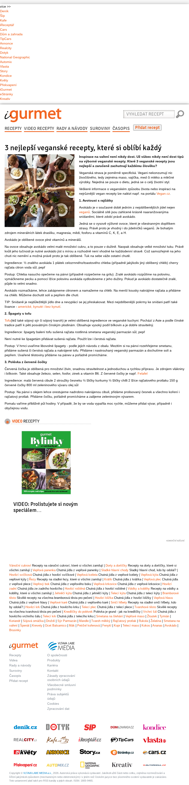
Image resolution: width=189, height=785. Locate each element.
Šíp (2, 16)
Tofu (8, 320)
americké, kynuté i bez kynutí (39, 306)
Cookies (53, 703)
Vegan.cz (163, 193)
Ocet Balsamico (55, 625)
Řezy (32, 579)
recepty (25, 421)
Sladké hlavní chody (114, 570)
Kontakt (52, 670)
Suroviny (100, 128)
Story (4, 71)
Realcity (6, 48)
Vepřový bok (41, 584)
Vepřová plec (152, 579)
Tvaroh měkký (100, 621)
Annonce (6, 43)
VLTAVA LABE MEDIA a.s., (37, 773)
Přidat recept (147, 127)
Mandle (84, 621)
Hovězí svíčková (20, 574)
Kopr (117, 625)
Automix (6, 62)
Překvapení (8, 85)
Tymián (164, 616)
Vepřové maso (135, 616)
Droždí (50, 621)
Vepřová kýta (149, 574)
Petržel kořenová (88, 625)
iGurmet (6, 89)
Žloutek (152, 616)
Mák (72, 625)
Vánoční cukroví (20, 565)
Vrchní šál (150, 611)
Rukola (143, 621)
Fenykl (106, 625)
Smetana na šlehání (109, 616)
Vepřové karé (58, 602)
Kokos (146, 625)
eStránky (6, 94)
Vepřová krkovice (105, 584)
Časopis (121, 128)
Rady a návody (72, 128)
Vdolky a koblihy (139, 588)
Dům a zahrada (11, 34)
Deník (4, 11)
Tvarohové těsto (145, 607)
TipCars (5, 39)
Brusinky (15, 630)
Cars (3, 29)
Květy (4, 80)
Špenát (25, 625)
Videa (13, 660)
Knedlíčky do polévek (78, 611)
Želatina (156, 621)
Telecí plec (89, 607)
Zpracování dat (58, 708)
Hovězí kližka (104, 598)
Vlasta (4, 66)
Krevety (37, 625)
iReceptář (7, 25)
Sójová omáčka (33, 621)
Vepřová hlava (163, 598)
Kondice (6, 76)
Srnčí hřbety (119, 602)
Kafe (3, 20)
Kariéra (52, 665)
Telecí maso (131, 625)
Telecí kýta (118, 593)
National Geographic (15, 57)
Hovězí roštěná (75, 588)
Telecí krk (49, 616)
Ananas (157, 625)
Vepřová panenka (44, 570)
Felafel (143, 373)
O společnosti (57, 655)
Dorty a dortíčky (116, 565)
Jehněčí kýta (63, 593)
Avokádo (171, 625)
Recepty (13, 128)
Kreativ (5, 99)
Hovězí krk (32, 607)
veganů (84, 212)
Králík (108, 579)
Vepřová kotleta (87, 574)
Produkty (53, 660)
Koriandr (14, 621)
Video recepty (39, 128)
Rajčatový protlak (124, 621)
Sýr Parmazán (67, 621)
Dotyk (4, 52)
